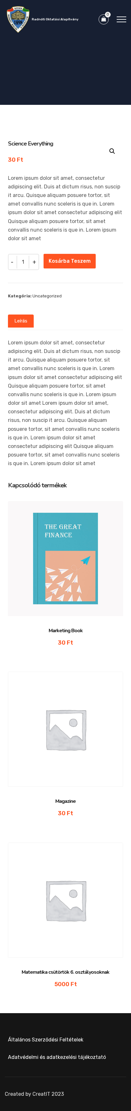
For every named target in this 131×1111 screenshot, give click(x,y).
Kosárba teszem (70, 261)
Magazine (65, 801)
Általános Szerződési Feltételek (45, 1040)
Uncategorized (47, 296)
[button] (112, 151)
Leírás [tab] (20, 321)
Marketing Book (66, 630)
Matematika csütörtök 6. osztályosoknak (65, 972)
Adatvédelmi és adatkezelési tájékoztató (57, 1057)
